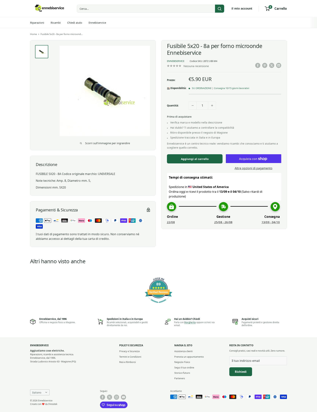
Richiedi (241, 372)
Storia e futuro (182, 372)
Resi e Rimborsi (127, 362)
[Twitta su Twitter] (271, 65)
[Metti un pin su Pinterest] (264, 65)
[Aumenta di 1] (212, 105)
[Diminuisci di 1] (192, 105)
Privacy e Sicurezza (129, 351)
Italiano (36, 392)
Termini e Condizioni (130, 356)
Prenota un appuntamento (189, 356)
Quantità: (173, 105)
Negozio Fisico (182, 362)
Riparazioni (37, 22)
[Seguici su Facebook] (102, 397)
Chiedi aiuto (74, 22)
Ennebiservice (97, 22)
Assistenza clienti (183, 351)
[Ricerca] (219, 9)
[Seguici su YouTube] (123, 397)
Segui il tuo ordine (184, 367)
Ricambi (56, 22)
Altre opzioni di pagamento (253, 168)
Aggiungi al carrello (195, 159)
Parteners (179, 378)
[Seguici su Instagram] (116, 397)
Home (33, 34)
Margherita (190, 322)
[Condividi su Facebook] (257, 65)
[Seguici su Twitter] (109, 397)
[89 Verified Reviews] (158, 305)
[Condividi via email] (278, 65)
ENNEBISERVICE (175, 61)
